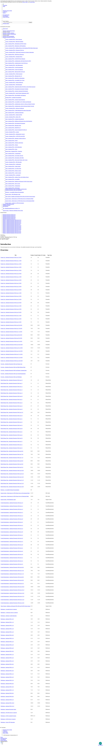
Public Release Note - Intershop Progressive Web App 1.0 (11, 380)
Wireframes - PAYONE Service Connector (9, 712)
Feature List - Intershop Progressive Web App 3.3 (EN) (11, 299)
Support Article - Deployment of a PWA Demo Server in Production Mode (19, 198)
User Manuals (5, 15)
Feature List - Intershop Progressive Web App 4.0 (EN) (11, 302)
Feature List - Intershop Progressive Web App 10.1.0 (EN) (12, 347)
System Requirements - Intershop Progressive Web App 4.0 (12, 544)
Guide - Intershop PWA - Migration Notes (13, 125)
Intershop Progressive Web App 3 (9, 215)
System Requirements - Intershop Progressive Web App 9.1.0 (12, 583)
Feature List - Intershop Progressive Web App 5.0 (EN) (11, 312)
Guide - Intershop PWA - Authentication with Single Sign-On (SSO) (18, 60)
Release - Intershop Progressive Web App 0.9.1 (12, 224)
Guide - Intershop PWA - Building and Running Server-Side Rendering (18, 121)
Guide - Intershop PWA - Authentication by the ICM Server (16, 63)
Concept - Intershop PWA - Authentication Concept (15, 134)
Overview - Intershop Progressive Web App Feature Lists (11, 363)
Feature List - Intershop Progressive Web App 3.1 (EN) (11, 292)
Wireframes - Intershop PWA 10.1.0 (7, 706)
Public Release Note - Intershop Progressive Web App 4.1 (11, 431)
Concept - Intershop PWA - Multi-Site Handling (14, 41)
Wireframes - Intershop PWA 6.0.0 (7, 683)
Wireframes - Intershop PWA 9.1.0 (7, 699)
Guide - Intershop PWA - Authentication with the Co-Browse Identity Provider (20, 103)
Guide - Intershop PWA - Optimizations (12, 185)
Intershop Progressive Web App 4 (9, 214)
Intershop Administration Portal (9, 30)
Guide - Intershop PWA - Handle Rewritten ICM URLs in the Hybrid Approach (20, 86)
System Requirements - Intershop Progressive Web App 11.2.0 (12, 599)
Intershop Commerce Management (9, 34)
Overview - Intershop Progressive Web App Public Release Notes (13, 367)
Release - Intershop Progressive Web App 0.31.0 (12, 219)
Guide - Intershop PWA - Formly (11, 140)
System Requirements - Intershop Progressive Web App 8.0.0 (12, 577)
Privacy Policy (25, 2)
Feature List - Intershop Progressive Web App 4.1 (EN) (11, 305)
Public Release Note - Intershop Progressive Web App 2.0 (11, 396)
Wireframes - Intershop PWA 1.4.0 (7, 631)
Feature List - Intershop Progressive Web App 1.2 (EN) (11, 263)
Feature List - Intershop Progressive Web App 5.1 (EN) (11, 315)
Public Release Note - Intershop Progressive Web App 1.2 (11, 386)
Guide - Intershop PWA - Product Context (13, 170)
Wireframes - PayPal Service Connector (8, 719)
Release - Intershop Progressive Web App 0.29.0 (12, 229)
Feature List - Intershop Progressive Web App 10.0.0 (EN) (12, 344)
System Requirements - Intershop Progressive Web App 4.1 (12, 547)
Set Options (100, 744)
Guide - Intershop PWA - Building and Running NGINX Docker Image (18, 181)
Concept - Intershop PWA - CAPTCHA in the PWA (15, 136)
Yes (2, 742)
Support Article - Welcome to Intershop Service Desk (13, 210)
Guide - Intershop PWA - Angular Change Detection (15, 99)
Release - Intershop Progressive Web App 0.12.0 (12, 221)
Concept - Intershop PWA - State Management (14, 65)
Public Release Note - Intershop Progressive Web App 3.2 (11, 422)
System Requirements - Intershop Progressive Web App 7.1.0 (12, 573)
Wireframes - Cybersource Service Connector (9, 612)
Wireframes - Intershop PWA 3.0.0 (7, 651)
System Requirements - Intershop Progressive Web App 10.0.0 (12, 586)
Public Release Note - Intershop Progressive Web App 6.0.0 (12, 451)
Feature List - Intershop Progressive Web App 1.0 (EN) (11, 257)
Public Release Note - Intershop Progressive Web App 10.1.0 (12, 473)
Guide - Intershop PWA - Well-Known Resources (14, 54)
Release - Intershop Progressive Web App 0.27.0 (12, 225)
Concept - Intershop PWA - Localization (12, 175)
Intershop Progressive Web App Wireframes (13, 190)
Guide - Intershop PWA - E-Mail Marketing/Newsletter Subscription (18, 110)
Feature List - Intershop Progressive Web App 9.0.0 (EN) (11, 338)
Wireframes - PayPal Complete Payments (8, 715)
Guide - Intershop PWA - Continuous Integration (14, 112)
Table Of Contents (4, 239)
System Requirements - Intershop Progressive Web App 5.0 (12, 554)
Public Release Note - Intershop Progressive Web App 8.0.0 (12, 460)
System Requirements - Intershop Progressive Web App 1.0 (12, 502)
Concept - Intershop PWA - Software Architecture (14, 108)
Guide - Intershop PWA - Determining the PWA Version (15, 43)
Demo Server (5, 28)
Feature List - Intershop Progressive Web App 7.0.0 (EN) (11, 328)
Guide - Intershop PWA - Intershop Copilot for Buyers (15, 138)
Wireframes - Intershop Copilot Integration (9, 615)
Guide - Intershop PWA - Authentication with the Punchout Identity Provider (19, 106)
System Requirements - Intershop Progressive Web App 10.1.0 (12, 589)
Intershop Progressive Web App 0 (9, 217)
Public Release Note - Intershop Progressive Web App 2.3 (11, 405)
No (2, 743)
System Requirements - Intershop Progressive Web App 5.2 (12, 560)
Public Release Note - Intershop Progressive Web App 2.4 (11, 409)
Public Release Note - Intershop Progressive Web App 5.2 (11, 444)
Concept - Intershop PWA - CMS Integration (13, 84)
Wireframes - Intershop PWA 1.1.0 (7, 622)
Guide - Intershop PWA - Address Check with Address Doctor (17, 177)
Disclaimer (3, 727)
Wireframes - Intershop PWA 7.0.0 (7, 686)
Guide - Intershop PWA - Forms (11, 149)
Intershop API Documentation (8, 36)
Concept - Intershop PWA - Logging (12, 131)
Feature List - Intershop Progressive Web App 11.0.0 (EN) (12, 351)
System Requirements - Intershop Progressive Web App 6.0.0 (12, 567)
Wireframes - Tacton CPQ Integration (8, 722)
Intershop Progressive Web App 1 (9, 218)
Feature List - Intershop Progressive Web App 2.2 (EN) (11, 280)
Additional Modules (6, 205)
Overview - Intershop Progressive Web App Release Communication (14, 370)
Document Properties (5, 238)
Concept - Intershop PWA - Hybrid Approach (13, 73)
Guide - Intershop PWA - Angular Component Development (16, 91)
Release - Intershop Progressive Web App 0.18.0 (12, 231)
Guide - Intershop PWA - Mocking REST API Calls (15, 71)
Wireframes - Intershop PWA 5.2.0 (7, 677)
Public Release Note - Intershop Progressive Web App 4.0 (11, 428)
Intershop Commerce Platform (8, 32)
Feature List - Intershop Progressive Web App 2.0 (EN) (11, 273)
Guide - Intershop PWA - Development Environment (15, 123)
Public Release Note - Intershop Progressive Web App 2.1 (11, 399)
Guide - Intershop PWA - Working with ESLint (14, 142)
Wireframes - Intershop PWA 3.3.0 (7, 660)
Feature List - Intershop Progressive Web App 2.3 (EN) (11, 283)
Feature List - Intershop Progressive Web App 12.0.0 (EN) (12, 360)
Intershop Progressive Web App (9, 37)
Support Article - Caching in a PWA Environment (14, 202)
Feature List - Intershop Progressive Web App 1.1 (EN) (11, 260)
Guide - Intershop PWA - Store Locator (12, 183)
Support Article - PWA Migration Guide (12, 194)
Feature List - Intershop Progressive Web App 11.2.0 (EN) (12, 357)
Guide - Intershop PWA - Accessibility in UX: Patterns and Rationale (18, 101)
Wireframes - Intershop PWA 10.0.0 (7, 702)
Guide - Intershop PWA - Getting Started (13, 166)
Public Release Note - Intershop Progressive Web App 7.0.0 (12, 454)
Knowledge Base (6, 14)
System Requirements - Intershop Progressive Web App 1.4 (12, 515)
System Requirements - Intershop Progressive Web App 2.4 (12, 528)
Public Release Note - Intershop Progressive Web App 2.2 (11, 402)
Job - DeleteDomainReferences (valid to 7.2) (11, 208)
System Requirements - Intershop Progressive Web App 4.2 (12, 551)
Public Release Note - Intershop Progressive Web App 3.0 (11, 415)
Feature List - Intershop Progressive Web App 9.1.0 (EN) (11, 341)
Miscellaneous (5, 206)
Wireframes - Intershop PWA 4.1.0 (7, 667)
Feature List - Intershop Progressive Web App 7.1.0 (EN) (11, 331)
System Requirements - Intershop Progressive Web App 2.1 (12, 522)
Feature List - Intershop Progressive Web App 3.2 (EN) (11, 296)
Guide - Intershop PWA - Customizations (13, 153)
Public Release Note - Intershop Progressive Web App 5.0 (11, 438)
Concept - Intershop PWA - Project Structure (13, 39)
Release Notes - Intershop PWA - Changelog (13, 151)
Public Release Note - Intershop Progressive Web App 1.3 (11, 389)
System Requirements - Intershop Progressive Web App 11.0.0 (12, 593)
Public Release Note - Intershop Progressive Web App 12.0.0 (12, 486)
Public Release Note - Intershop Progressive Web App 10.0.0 (12, 470)
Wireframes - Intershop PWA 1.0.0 (7, 619)
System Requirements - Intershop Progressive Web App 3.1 (12, 535)
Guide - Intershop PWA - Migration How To (13, 76)
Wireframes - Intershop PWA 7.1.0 (7, 690)
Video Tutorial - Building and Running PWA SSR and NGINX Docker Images (20, 196)
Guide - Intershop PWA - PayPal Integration (13, 147)
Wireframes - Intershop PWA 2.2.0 (7, 641)
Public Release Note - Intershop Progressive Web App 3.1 (11, 418)
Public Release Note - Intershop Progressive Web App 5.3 (11, 447)
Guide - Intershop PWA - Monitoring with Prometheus (15, 45)
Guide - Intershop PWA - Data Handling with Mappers (15, 95)
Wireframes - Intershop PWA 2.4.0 (7, 648)
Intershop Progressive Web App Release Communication (16, 189)
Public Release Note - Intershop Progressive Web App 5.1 (11, 441)
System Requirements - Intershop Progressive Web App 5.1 (12, 557)
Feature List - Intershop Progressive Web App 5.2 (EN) (11, 318)
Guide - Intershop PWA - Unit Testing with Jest (14, 155)
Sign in (4, 12)
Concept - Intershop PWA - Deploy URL (13, 116)
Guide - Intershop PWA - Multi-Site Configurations (14, 78)
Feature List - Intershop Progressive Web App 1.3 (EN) (11, 267)
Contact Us (5, 11)
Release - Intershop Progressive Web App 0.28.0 (12, 227)
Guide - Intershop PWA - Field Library (12, 187)
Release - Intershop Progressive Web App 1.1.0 (12, 230)
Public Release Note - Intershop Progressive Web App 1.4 (11, 393)
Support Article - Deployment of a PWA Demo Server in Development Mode (19, 200)
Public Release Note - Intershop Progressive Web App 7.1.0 (12, 457)
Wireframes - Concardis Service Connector (9, 609)
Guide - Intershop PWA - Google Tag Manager (14, 69)
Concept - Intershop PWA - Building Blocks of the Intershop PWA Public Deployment (21, 48)
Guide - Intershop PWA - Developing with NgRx (14, 157)
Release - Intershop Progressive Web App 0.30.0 (12, 226)
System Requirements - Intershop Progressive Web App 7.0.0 (12, 570)
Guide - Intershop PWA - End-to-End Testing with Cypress (16, 159)
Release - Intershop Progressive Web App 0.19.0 (12, 228)
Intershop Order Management (8, 204)
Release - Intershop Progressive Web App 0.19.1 (12, 222)
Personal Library (6, 23)
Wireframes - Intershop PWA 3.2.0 (7, 657)
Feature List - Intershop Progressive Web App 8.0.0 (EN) (11, 334)
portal (4, 6)
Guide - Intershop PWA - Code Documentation (14, 67)
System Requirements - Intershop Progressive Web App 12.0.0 (12, 602)
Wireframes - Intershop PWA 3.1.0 (7, 654)
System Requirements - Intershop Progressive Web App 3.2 (12, 538)
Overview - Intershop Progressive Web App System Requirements (13, 373)
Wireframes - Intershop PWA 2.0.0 (7, 635)
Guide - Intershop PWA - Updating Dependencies (14, 119)
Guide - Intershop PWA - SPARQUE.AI (13, 127)
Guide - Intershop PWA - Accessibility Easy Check (14, 80)
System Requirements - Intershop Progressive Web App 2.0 (12, 518)
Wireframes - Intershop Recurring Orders (8, 709)
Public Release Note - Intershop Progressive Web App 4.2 (11, 435)
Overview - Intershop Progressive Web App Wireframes (11, 376)
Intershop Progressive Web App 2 (9, 216)
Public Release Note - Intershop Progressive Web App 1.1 (11, 383)
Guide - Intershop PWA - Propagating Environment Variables (16, 88)
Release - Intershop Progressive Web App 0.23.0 (12, 223)
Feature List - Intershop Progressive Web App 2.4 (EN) (11, 286)
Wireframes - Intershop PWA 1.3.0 (7, 628)
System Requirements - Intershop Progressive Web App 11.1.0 (12, 596)
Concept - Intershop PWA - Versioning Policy (13, 56)
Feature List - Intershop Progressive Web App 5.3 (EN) (11, 322)
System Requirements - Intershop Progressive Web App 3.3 (12, 541)
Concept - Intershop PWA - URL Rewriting (13, 162)
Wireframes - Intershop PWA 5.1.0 (7, 673)
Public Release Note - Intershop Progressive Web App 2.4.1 (12, 412)
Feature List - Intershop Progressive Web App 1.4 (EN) (11, 270)
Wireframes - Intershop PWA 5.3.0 (7, 680)
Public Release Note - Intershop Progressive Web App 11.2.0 (12, 483)
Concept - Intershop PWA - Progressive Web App (14, 50)
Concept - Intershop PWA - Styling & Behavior (14, 82)
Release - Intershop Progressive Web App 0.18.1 (12, 232)
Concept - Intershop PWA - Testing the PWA (13, 114)
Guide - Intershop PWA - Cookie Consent (13, 172)
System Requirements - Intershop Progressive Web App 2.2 (12, 525)
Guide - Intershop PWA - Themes (11, 144)
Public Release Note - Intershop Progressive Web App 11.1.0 (12, 480)
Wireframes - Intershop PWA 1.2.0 (7, 625)
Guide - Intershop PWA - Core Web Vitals (13, 168)
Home (1, 737)
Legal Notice (32, 2)
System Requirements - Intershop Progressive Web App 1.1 (12, 506)
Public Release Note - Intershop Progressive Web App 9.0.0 (12, 464)
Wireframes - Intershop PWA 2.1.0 (7, 638)
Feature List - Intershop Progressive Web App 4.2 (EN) (11, 309)
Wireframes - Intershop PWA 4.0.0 (7, 664)
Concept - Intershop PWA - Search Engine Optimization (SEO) (17, 93)
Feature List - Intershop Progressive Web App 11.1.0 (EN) (12, 354)
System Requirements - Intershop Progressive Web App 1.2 (12, 509)
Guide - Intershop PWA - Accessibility (12, 179)
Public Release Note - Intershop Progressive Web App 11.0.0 (12, 476)
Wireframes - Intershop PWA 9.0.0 (7, 696)
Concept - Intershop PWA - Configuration (13, 164)
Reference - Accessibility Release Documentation (14, 192)
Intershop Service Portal (7, 10)
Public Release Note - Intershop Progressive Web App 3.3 (11, 425)
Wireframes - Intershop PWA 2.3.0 (7, 644)
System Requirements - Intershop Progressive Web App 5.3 (12, 564)
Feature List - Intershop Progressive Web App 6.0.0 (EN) (11, 325)
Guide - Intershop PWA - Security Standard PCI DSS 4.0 (16, 129)
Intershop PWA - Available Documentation (13, 97)
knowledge (5, 5)
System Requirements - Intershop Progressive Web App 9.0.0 (12, 580)
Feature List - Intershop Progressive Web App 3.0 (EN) (11, 289)
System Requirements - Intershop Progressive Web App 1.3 (12, 512)
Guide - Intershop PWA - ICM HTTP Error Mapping (15, 58)
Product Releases (6, 17)
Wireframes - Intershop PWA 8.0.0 (7, 693)
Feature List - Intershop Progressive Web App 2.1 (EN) (11, 276)
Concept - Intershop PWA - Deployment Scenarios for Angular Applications (19, 52)
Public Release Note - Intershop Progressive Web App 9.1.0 (12, 467)
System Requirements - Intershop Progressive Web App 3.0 (12, 531)
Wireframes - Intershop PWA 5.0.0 (7, 670)
